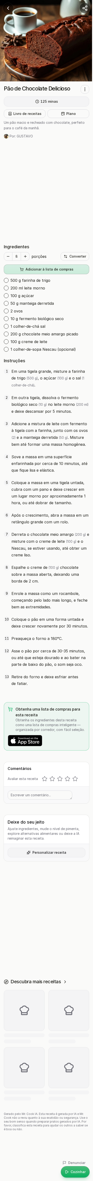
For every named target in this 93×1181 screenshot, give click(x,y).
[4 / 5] (67, 779)
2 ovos (16, 311)
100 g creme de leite (28, 341)
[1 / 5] (44, 779)
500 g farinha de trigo (30, 280)
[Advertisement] (46, 191)
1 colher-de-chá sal (27, 326)
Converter (77, 256)
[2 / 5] (52, 779)
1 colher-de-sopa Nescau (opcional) (43, 349)
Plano (71, 114)
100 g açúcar (22, 295)
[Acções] (85, 89)
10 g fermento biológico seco (37, 318)
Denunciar (76, 1163)
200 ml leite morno (27, 288)
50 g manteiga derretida (32, 303)
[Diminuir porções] (8, 256)
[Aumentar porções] (25, 256)
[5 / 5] (75, 779)
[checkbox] (6, 280)
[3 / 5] (60, 779)
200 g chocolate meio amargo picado (44, 334)
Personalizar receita (49, 852)
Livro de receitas (27, 114)
